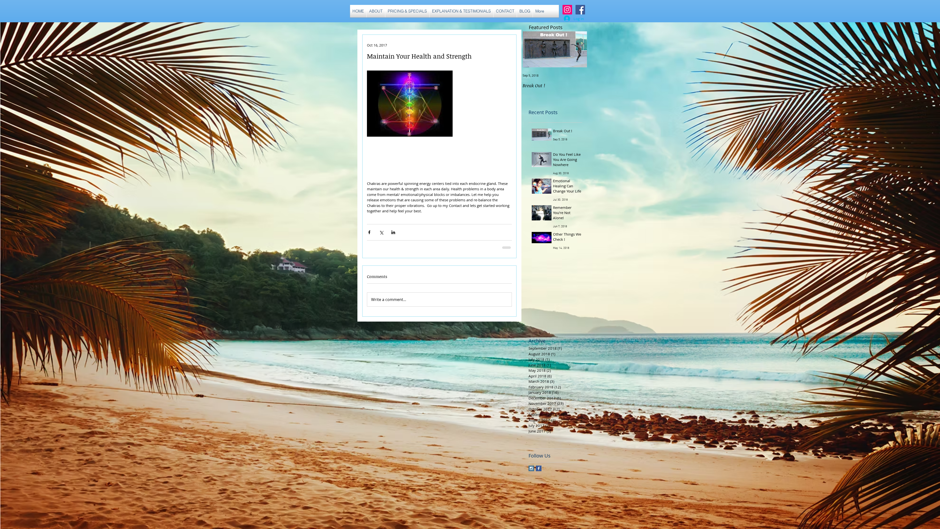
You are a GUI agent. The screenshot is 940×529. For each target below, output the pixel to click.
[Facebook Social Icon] (580, 9)
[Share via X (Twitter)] (381, 232)
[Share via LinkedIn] (393, 232)
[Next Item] (579, 49)
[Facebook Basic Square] (538, 468)
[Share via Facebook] (369, 232)
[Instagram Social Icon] (567, 9)
